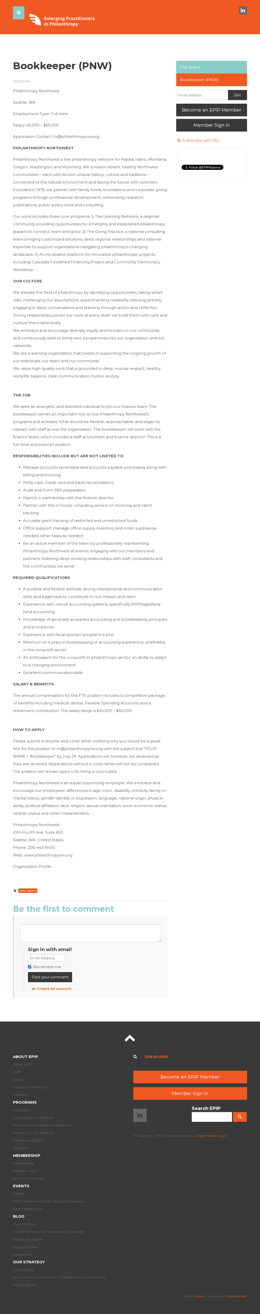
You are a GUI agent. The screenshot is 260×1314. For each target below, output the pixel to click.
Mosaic (199, 1296)
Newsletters (23, 1254)
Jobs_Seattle (28, 890)
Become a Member (29, 1178)
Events (21, 1185)
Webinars (20, 1148)
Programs (25, 1102)
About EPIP (25, 1056)
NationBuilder (237, 1296)
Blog (18, 1216)
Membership (26, 1155)
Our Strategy (29, 1262)
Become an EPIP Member (211, 110)
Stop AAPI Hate (25, 1247)
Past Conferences (27, 1209)
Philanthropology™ (29, 1140)
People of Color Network (33, 1133)
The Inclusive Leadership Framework (43, 1125)
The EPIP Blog (24, 1224)
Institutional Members (30, 1087)
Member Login (25, 1171)
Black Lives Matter (28, 1239)
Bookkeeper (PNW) (199, 79)
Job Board (190, 67)
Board (18, 1080)
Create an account (54, 989)
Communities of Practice (33, 1118)
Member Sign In (211, 125)
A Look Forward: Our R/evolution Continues (48, 1232)
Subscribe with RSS (201, 140)
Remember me (47, 967)
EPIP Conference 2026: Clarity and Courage (48, 1201)
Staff (17, 1072)
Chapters (20, 1095)
